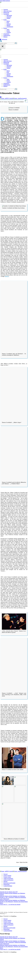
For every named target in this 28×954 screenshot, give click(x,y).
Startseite (5, 9)
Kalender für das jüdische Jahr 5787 (9, 892)
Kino (8, 22)
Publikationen (6, 35)
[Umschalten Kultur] (27, 69)
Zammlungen (10, 26)
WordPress (13, 916)
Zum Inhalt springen (5, 0)
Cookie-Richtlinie (7, 886)
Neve (1, 916)
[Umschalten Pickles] (27, 78)
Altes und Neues (7, 11)
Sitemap (5, 881)
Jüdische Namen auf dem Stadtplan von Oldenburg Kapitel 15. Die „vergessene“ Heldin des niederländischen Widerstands (13, 897)
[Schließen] (2, 46)
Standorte (9, 16)
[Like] (1, 97)
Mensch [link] (7, 276)
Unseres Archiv (7, 877)
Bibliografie (6, 12)
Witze (8, 29)
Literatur (9, 24)
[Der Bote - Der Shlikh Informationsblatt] (14, 4)
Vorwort (5, 874)
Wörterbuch (6, 33)
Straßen (8, 18)
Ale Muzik (23, 869)
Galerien (9, 32)
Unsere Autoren (7, 875)
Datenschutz (6, 884)
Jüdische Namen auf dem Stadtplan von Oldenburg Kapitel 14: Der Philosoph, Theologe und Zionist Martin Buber (14, 902)
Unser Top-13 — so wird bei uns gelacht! (10, 904)
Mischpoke (9, 15)
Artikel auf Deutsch (8, 878)
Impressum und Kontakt (9, 883)
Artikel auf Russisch (8, 880)
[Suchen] (1, 41)
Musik (8, 21)
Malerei (8, 25)
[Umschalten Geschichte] (27, 64)
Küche (8, 31)
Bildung (5, 36)
